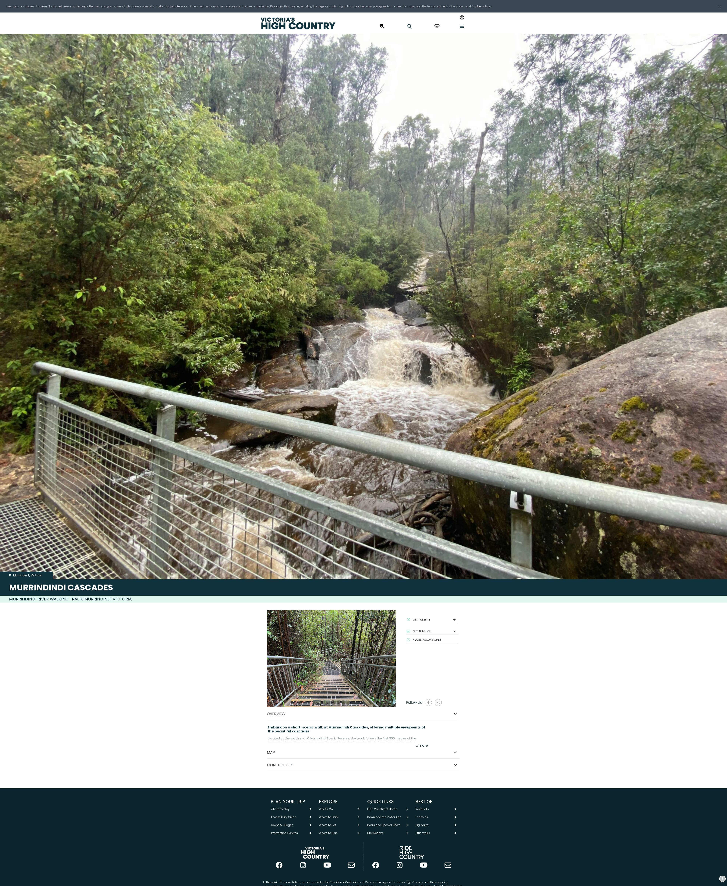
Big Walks (422, 825)
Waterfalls (422, 809)
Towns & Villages (282, 825)
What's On (326, 809)
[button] (432, 631)
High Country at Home (382, 809)
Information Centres (284, 833)
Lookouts (422, 817)
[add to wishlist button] (718, 39)
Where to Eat (327, 825)
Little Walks (423, 833)
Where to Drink (328, 817)
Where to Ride (328, 833)
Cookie (476, 6)
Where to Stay (280, 809)
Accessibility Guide (283, 817)
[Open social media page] (428, 702)
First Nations (375, 833)
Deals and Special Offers (383, 825)
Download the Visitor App (384, 817)
